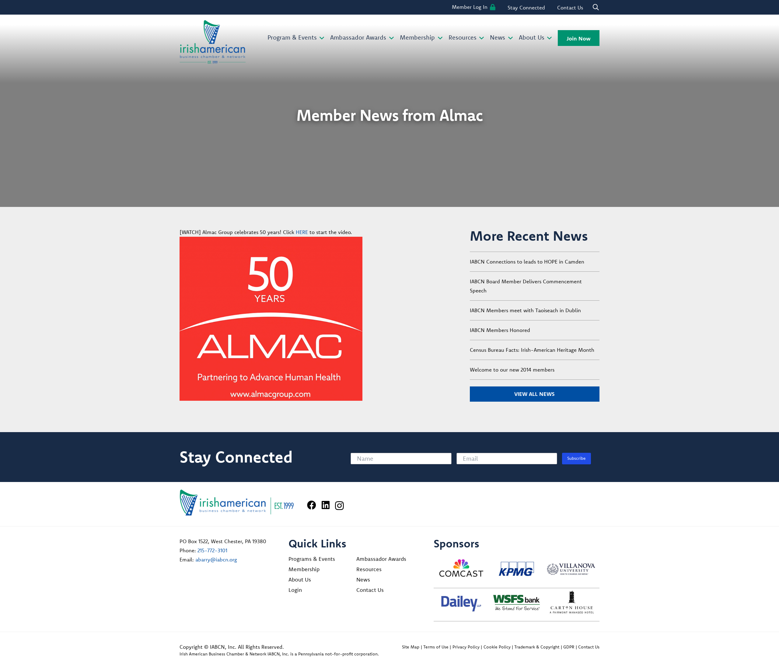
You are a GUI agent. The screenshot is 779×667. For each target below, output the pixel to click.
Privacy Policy (466, 647)
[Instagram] (339, 506)
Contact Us (370, 589)
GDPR (568, 647)
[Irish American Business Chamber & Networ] (237, 502)
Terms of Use (436, 647)
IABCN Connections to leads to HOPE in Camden (527, 261)
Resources (369, 569)
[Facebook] (311, 505)
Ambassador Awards (381, 558)
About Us (299, 579)
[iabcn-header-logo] (213, 42)
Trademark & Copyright (536, 647)
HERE (302, 232)
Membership (304, 569)
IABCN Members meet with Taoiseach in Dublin (525, 310)
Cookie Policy (497, 647)
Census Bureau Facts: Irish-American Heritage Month (532, 350)
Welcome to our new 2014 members (512, 369)
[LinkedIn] (326, 505)
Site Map (410, 647)
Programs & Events (311, 558)
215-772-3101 (212, 550)
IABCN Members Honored (500, 330)
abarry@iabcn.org (216, 559)
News (363, 579)
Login (295, 589)
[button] (320, 38)
